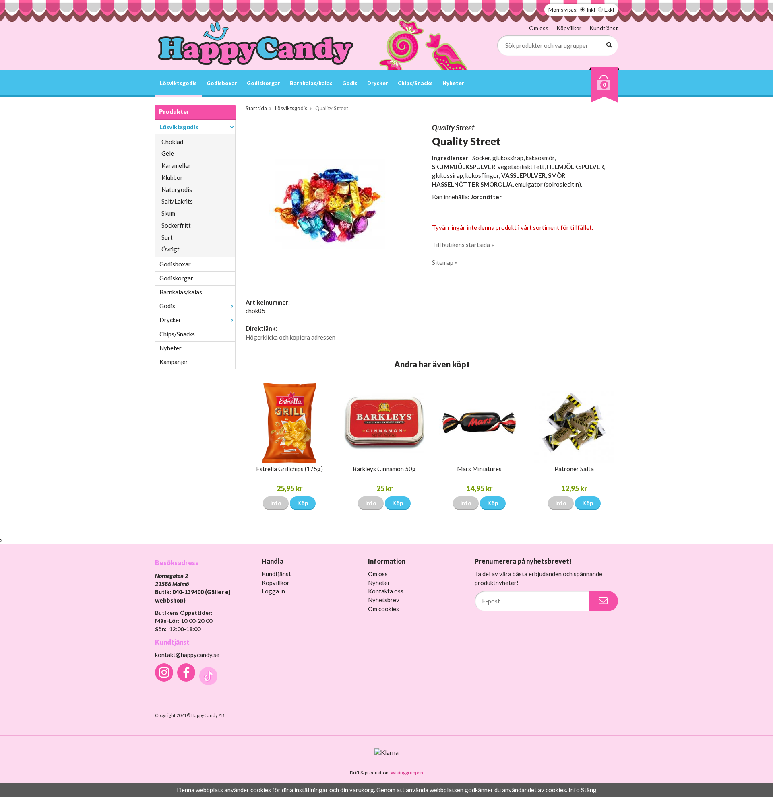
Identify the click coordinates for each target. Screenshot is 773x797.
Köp (302, 503)
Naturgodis (176, 189)
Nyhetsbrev (383, 599)
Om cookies (383, 608)
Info (275, 503)
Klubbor (172, 177)
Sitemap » (444, 262)
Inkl (591, 9)
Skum (168, 213)
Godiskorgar (263, 83)
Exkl (609, 9)
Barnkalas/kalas (311, 83)
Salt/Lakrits (177, 201)
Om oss (538, 28)
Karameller (176, 165)
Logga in (273, 591)
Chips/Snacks (415, 83)
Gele (167, 153)
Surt (167, 237)
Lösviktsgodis (178, 83)
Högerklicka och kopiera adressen (290, 337)
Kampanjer (173, 361)
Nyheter (453, 83)
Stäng (589, 789)
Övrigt (170, 249)
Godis (350, 83)
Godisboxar (222, 83)
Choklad (172, 141)
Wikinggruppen (407, 773)
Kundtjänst (603, 28)
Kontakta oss (385, 591)
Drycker (377, 83)
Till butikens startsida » (463, 244)
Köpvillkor (568, 28)
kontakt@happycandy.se (187, 654)
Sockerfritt (176, 225)
